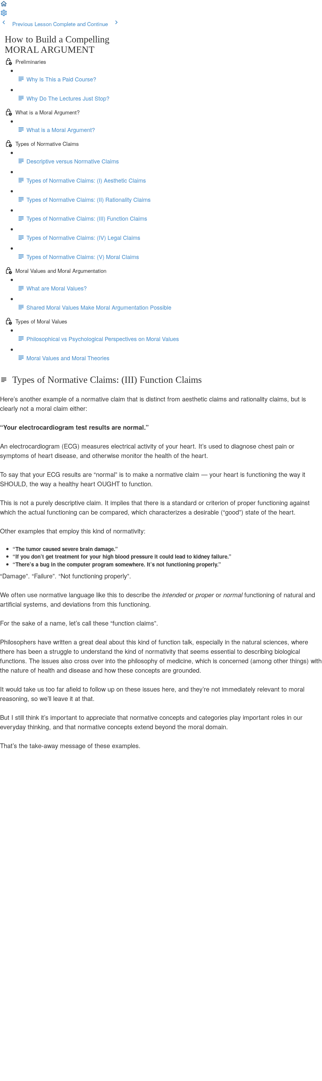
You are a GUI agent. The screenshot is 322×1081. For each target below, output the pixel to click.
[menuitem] (4, 14)
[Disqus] (161, 838)
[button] (4, 5)
